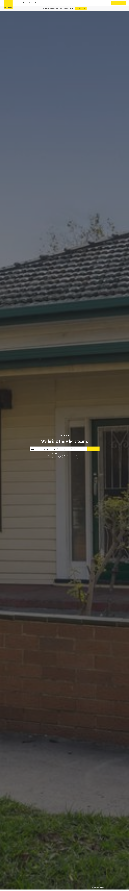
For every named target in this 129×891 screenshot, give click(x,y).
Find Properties (93, 448)
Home (18, 3)
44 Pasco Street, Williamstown (98, 887)
